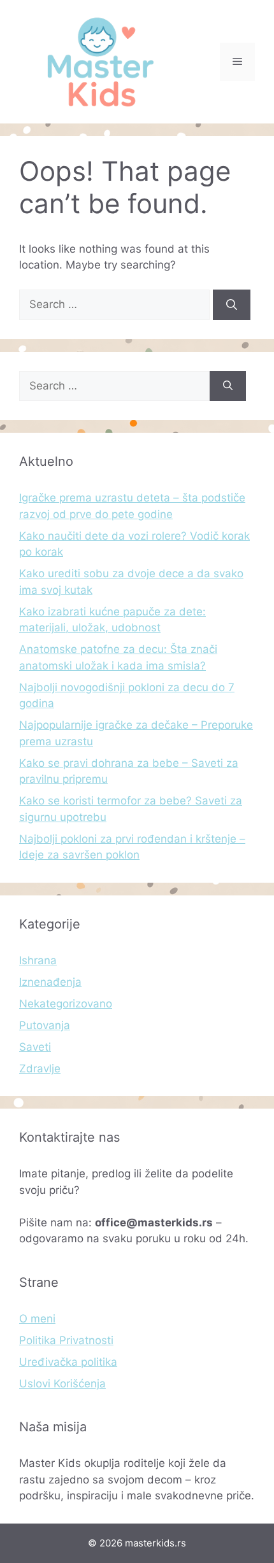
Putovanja (44, 1025)
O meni (37, 1318)
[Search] (231, 305)
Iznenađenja (50, 982)
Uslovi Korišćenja (62, 1383)
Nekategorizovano (65, 1003)
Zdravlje (40, 1068)
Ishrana (38, 960)
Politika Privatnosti (66, 1340)
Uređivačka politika (68, 1362)
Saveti (35, 1047)
